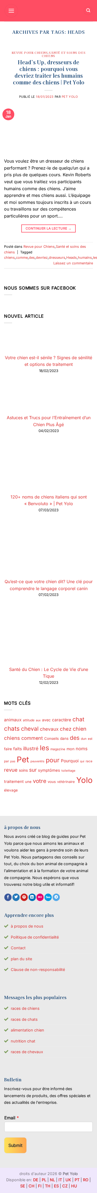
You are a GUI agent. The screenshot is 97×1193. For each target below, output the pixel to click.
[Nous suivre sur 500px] (48, 897)
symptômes (49, 770)
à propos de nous (27, 926)
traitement (14, 781)
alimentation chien (27, 1030)
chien (79, 729)
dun (83, 739)
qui (82, 761)
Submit (15, 1145)
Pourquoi (70, 760)
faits (17, 748)
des (32, 258)
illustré (31, 748)
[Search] (88, 10)
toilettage (68, 770)
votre (39, 781)
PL (44, 1179)
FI (39, 1186)
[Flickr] (40, 897)
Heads (71, 258)
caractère (61, 719)
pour (53, 760)
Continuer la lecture (48, 228)
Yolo (84, 780)
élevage (11, 790)
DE (35, 1179)
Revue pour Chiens (30, 52)
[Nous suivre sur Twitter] (16, 897)
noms (82, 748)
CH (31, 1186)
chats (12, 728)
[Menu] (11, 10)
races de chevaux (27, 1051)
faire (8, 749)
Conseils (51, 738)
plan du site (21, 958)
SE (22, 1186)
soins (23, 770)
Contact (18, 948)
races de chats (24, 1019)
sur (33, 770)
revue (11, 770)
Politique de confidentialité (35, 937)
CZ (65, 1186)
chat (78, 719)
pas (12, 761)
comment (32, 738)
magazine (57, 749)
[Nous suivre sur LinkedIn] (32, 897)
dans (64, 738)
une (28, 781)
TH (47, 1186)
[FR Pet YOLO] (48, 10)
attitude (28, 720)
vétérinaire (66, 781)
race (89, 761)
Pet (23, 759)
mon (70, 748)
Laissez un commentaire (73, 263)
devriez (42, 258)
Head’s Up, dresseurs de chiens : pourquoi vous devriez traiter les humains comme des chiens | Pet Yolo (48, 72)
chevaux (49, 729)
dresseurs (57, 258)
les (44, 748)
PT (77, 1179)
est (90, 739)
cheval (30, 728)
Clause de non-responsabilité (38, 969)
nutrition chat (23, 1041)
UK (68, 1179)
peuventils (37, 761)
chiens (9, 258)
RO (85, 1179)
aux (38, 720)
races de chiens (25, 1008)
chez (65, 729)
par (6, 761)
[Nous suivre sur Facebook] (8, 897)
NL (52, 1179)
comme (22, 258)
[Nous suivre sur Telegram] (56, 897)
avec (46, 720)
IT (60, 1179)
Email (11, 1117)
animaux (13, 719)
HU (74, 1186)
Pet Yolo (70, 97)
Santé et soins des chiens (63, 54)
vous (52, 781)
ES (56, 1186)
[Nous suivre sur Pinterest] (24, 897)
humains (85, 258)
